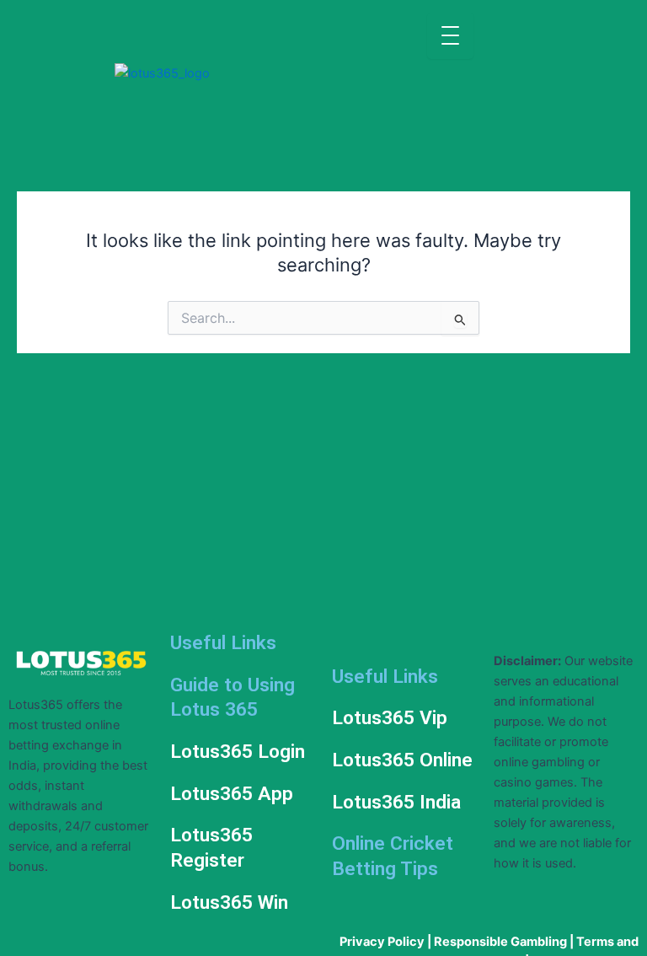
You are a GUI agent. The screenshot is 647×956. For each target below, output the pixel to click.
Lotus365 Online (402, 760)
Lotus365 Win (229, 902)
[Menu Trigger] (450, 36)
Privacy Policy (382, 941)
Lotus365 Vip (389, 717)
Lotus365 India (396, 802)
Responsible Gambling (500, 941)
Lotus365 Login (237, 751)
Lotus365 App (231, 793)
